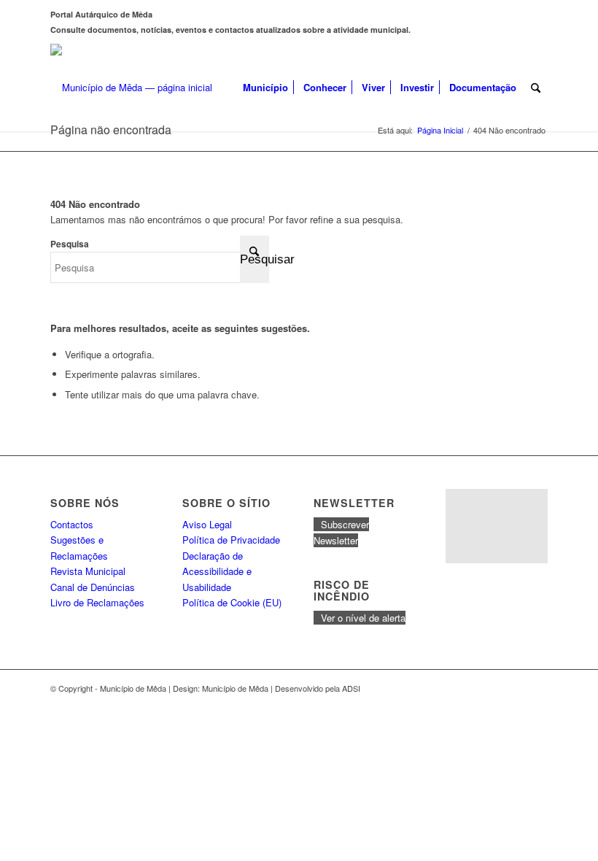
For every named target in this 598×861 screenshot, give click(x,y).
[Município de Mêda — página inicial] (131, 87)
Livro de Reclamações (97, 602)
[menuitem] (265, 87)
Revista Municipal (87, 571)
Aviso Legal (207, 524)
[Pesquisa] (536, 87)
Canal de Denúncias (92, 587)
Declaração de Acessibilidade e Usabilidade (217, 571)
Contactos (71, 524)
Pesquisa (69, 244)
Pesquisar (254, 259)
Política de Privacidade (231, 540)
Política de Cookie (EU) (231, 602)
